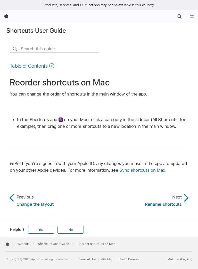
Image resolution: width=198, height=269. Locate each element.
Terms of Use (87, 259)
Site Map (107, 259)
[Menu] (192, 16)
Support (23, 244)
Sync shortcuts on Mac (142, 170)
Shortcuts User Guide (36, 30)
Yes (41, 230)
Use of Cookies (129, 259)
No (71, 230)
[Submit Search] (15, 49)
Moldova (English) (180, 259)
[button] (179, 16)
